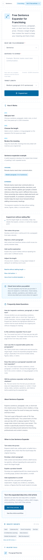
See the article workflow (15, 513)
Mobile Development (10, 536)
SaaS (5, 529)
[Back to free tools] (3, 3)
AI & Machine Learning (10, 532)
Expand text (23, 93)
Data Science (24, 532)
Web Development (24, 536)
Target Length (10, 80)
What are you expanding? (14, 43)
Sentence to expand (12, 54)
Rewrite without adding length (14, 269)
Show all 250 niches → (9, 540)
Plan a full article (9, 273)
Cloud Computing (25, 529)
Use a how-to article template (13, 277)
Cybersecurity (14, 529)
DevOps (35, 529)
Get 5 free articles (32, 3)
